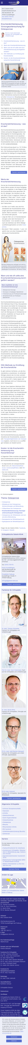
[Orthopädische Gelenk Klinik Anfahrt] (14, 546)
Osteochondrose (8, 820)
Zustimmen (14, 1037)
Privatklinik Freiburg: (8, 574)
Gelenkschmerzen (8, 815)
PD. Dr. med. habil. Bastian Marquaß (12, 959)
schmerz (10, 83)
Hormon (17, 346)
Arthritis (5, 813)
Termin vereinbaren (19, 172)
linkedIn (12, 530)
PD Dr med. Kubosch (8, 791)
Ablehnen (14, 1040)
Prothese (12, 292)
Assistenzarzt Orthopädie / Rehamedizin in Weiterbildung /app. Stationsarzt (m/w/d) (14, 851)
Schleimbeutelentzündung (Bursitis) (14, 831)
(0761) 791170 (9, 564)
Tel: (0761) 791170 (7, 16)
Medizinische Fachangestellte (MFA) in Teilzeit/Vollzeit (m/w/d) (14, 860)
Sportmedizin (12, 755)
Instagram (6, 530)
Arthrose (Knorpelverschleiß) (12, 808)
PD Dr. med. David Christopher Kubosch (13, 961)
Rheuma (5, 824)
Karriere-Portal (14, 869)
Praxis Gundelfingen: (8, 568)
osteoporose (5, 114)
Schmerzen (6, 833)
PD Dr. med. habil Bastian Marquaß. (13, 751)
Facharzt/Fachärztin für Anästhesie (14, 848)
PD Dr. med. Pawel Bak (8, 972)
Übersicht (6, 811)
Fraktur (18, 114)
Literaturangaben (7, 494)
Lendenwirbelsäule (11, 144)
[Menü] (2, 3)
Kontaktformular (7, 18)
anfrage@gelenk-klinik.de (10, 580)
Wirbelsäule (5, 795)
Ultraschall (8, 425)
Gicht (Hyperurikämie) (9, 818)
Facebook (22, 528)
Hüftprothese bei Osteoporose (11, 508)
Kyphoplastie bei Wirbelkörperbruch (13, 521)
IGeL (15, 481)
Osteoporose (10, 97)
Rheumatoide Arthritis (9, 827)
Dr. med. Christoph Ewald (8, 963)
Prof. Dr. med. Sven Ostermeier (11, 670)
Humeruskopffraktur (12, 468)
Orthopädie (13, 630)
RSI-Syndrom (7, 829)
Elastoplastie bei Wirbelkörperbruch (13, 519)
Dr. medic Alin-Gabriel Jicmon (10, 965)
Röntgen (15, 132)
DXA (23, 81)
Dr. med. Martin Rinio (8, 710)
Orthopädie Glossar (7, 987)
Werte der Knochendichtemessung (14, 45)
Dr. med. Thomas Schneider (10, 628)
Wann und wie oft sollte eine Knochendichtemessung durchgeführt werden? (14, 49)
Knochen (6, 81)
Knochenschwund (20, 97)
